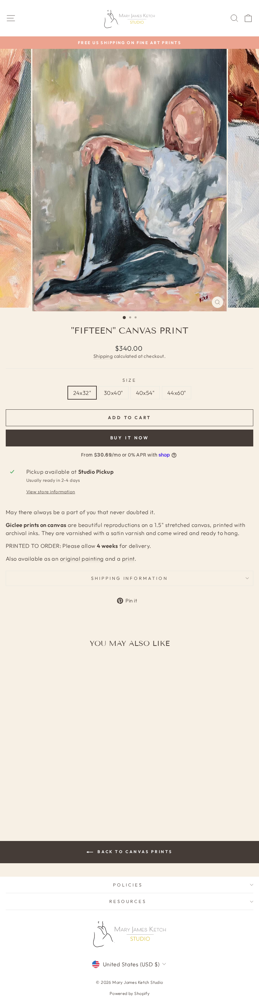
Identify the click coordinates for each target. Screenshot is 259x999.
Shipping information (129, 578)
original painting (82, 558)
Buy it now (129, 437)
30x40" (113, 392)
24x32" (82, 392)
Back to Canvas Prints (134, 851)
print (128, 558)
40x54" (145, 392)
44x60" (176, 392)
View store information (50, 491)
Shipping (103, 356)
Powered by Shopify (129, 993)
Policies (128, 884)
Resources (128, 901)
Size (129, 380)
